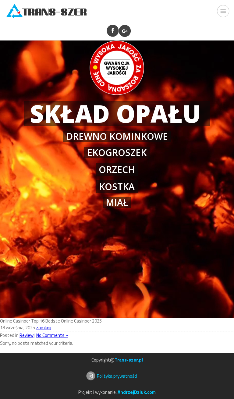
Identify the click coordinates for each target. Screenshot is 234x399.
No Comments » (52, 335)
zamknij (43, 327)
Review (27, 335)
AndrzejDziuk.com (137, 392)
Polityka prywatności (117, 376)
